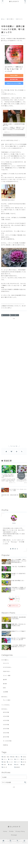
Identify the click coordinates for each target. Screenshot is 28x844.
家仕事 (5, 683)
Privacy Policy (20, 831)
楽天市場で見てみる (7, 199)
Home (5, 831)
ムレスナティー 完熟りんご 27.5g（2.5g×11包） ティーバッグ (14, 69)
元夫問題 (5, 691)
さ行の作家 (6, 720)
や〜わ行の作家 (7, 740)
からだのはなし (7, 667)
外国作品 (5, 745)
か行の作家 (6, 716)
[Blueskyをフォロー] (11, 451)
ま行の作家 (6, 736)
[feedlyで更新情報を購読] (16, 451)
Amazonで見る (14, 75)
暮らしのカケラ (14, 1)
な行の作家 (6, 728)
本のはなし (5, 709)
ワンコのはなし (6, 704)
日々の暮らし (15, 315)
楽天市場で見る (14, 79)
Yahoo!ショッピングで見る (14, 83)
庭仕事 (5, 679)
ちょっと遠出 (6, 700)
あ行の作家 (6, 712)
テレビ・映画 (6, 675)
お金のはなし (6, 671)
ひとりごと (6, 315)
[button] (25, 782)
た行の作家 (6, 724)
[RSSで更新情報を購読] (21, 451)
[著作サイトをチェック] (6, 451)
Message (14, 835)
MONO (4, 687)
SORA (14, 523)
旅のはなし (5, 696)
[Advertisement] (13, 6)
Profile (11, 831)
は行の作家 (6, 732)
